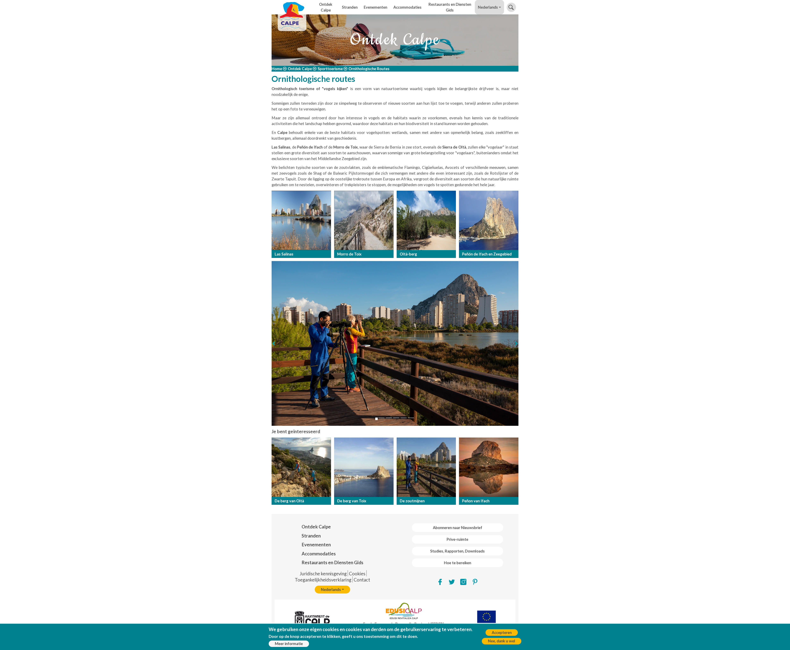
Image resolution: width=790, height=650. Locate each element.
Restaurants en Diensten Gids (450, 7)
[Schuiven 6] (411, 418)
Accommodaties (407, 7)
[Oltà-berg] (426, 220)
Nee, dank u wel (501, 641)
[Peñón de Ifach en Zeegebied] (488, 220)
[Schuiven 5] (404, 418)
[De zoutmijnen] (426, 467)
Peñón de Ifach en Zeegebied (487, 254)
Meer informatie (289, 643)
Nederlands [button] (488, 7)
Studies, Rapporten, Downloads (457, 551)
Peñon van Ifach (475, 501)
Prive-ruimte (457, 539)
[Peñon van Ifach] (488, 467)
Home (277, 68)
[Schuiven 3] (389, 418)
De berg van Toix (351, 501)
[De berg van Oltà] (301, 467)
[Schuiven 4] (396, 418)
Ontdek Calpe (325, 7)
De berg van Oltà (289, 501)
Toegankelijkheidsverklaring (323, 580)
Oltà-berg (408, 254)
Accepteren (502, 632)
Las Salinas (284, 254)
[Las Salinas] (301, 220)
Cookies (357, 573)
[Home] (292, 7)
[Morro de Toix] (364, 220)
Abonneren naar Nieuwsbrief (457, 527)
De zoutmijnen (412, 501)
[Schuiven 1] (376, 419)
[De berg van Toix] (364, 467)
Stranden (350, 7)
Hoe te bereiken (457, 563)
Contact (362, 580)
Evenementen (375, 7)
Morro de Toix (349, 254)
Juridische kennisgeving (323, 573)
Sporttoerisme (330, 68)
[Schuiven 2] (381, 418)
